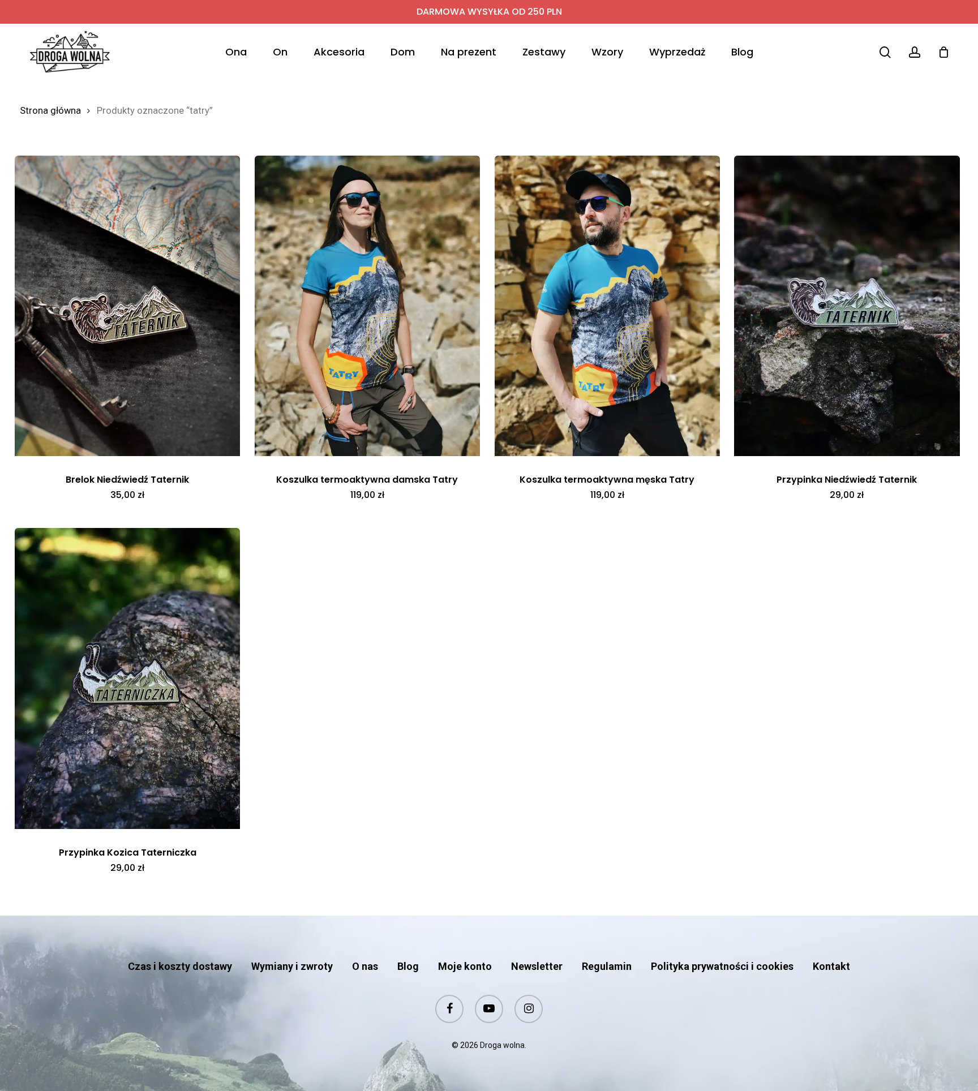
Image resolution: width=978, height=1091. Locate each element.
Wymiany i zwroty (292, 966)
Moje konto (465, 966)
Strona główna (50, 110)
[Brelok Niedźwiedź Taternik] (127, 306)
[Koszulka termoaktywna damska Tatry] (367, 306)
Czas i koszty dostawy (180, 966)
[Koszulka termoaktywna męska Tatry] (607, 306)
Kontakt (831, 966)
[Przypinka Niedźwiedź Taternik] (846, 306)
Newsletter (537, 966)
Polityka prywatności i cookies (722, 966)
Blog (408, 966)
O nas (365, 966)
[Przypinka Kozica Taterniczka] (127, 678)
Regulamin (607, 966)
